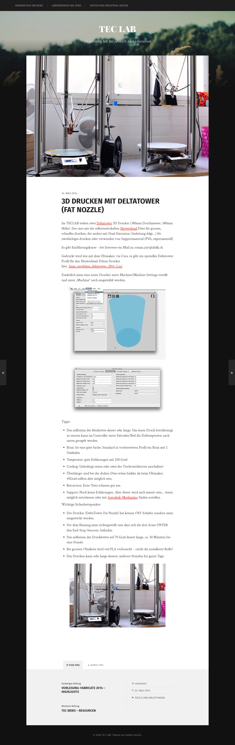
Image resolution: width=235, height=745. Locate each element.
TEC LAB (117, 28)
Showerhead (128, 228)
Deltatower (104, 223)
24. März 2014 (142, 690)
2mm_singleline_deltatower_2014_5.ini (95, 266)
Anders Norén (133, 735)
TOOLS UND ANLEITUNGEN (150, 697)
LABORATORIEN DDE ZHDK (66, 5)
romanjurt (140, 683)
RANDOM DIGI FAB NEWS (29, 5)
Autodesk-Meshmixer (123, 497)
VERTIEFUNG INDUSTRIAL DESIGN (109, 5)
